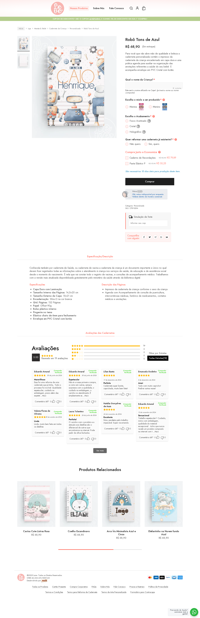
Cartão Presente (59, 586)
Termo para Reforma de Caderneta (82, 592)
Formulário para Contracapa (142, 592)
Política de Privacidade (158, 586)
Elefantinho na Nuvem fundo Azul (163, 533)
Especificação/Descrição (100, 256)
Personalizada (75, 28)
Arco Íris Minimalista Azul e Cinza (121, 533)
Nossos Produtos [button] (79, 8)
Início (21, 28)
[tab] (100, 256)
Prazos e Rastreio (137, 586)
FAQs (94, 586)
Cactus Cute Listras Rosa (36, 531)
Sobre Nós (98, 8)
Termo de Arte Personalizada (113, 592)
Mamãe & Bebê (40, 28)
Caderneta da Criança (57, 28)
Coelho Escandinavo (79, 531)
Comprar (149, 181)
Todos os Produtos (40, 586)
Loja (29, 28)
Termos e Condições (54, 592)
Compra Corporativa (79, 586)
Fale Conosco (116, 8)
